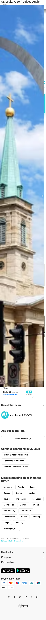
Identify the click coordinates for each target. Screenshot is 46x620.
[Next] (41, 196)
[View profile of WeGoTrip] (5, 415)
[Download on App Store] (8, 571)
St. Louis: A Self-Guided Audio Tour (12, 541)
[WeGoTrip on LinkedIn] (37, 597)
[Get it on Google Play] (23, 571)
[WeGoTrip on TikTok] (26, 597)
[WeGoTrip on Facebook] (14, 597)
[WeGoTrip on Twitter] (31, 597)
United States (14, 539)
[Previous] (3, 196)
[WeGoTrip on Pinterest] (20, 597)
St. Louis (26, 539)
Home (3, 539)
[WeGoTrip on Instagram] (9, 597)
